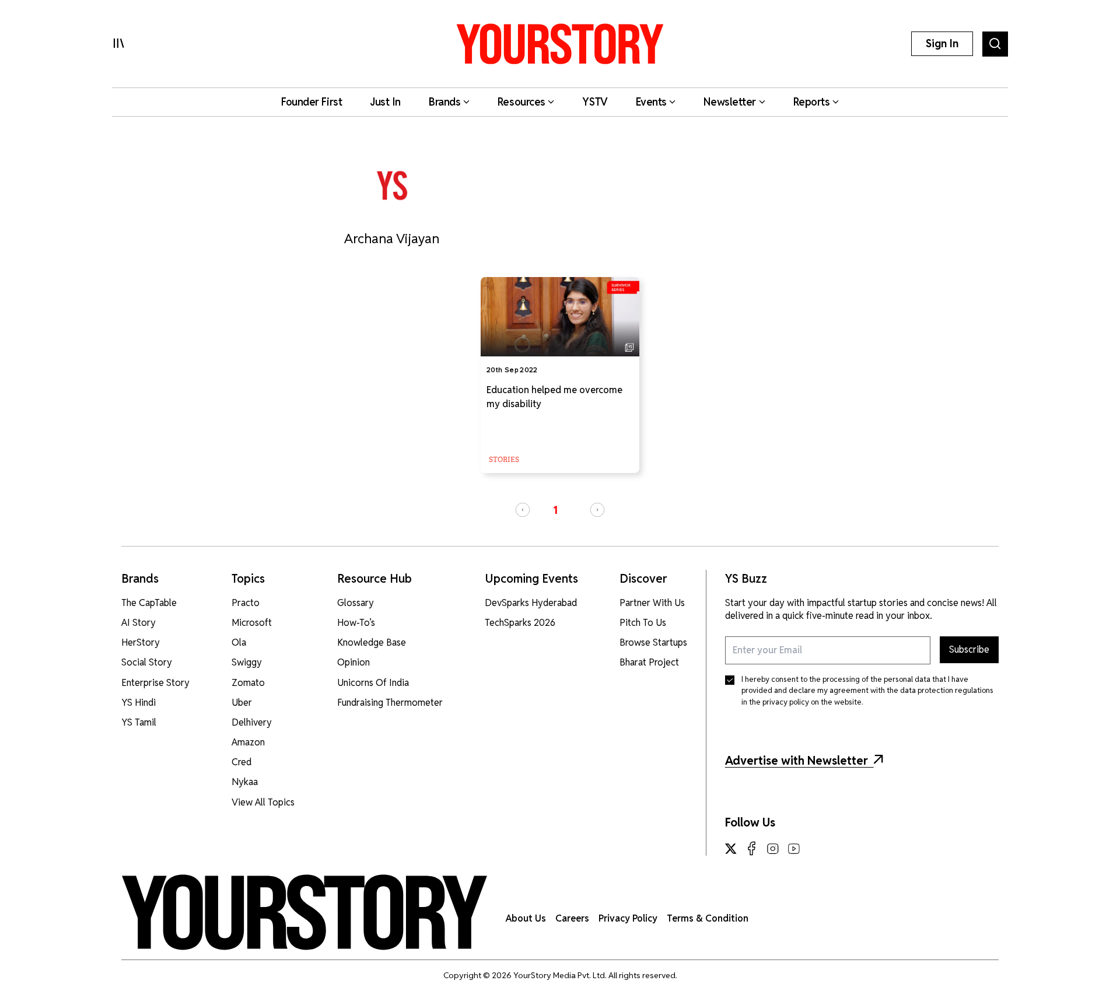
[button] (523, 510)
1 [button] (555, 510)
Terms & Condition (707, 918)
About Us (526, 918)
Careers (572, 918)
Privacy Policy (627, 918)
